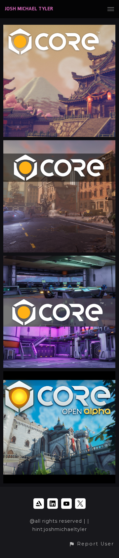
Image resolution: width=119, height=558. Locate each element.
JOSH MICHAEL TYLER (29, 9)
